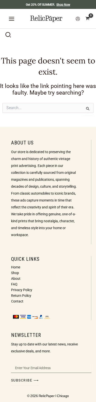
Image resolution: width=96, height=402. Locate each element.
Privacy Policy (21, 290)
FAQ (14, 284)
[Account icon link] (78, 19)
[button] (8, 36)
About (15, 279)
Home (15, 267)
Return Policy (21, 296)
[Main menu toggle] (11, 18)
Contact (17, 301)
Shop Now (63, 4)
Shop (15, 273)
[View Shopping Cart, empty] (87, 18)
